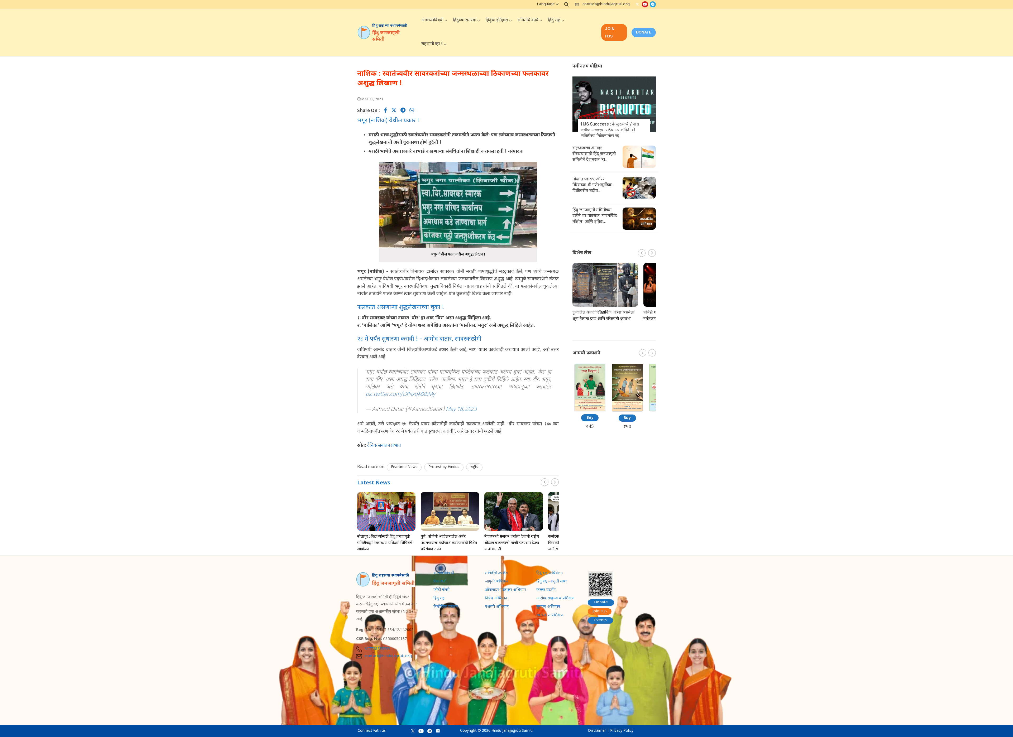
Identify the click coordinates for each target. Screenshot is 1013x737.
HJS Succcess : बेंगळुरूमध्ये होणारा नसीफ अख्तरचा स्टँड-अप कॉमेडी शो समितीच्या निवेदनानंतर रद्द (610, 130)
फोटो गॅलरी (441, 590)
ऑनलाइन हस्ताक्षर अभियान (505, 590)
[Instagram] (438, 731)
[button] (555, 482)
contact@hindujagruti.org (606, 4)
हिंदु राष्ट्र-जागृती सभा (551, 582)
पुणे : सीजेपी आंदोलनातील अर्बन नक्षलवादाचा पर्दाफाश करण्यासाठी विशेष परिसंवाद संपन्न (449, 543)
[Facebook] (385, 111)
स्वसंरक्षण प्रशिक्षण (549, 616)
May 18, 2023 (461, 409)
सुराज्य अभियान (548, 607)
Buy (590, 417)
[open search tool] (566, 4)
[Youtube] (645, 4)
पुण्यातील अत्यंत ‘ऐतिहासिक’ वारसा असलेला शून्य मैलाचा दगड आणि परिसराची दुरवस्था (603, 315)
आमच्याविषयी (443, 573)
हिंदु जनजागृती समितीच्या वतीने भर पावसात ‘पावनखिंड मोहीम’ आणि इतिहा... (594, 216)
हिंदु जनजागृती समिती (386, 36)
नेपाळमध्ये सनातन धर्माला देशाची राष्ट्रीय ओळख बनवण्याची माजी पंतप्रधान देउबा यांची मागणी (511, 543)
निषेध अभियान (496, 599)
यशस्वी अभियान (497, 607)
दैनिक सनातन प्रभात (384, 446)
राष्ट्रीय (474, 467)
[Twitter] (637, 4)
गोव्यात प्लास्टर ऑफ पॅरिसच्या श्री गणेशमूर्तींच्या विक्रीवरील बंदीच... (592, 185)
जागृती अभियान (497, 582)
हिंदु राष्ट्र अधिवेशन (549, 573)
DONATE (643, 32)
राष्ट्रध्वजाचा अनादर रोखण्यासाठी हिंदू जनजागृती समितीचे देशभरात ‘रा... (594, 154)
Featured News (404, 467)
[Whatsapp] (411, 111)
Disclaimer (597, 730)
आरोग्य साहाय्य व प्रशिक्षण (555, 599)
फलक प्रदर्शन (546, 590)
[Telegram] (653, 4)
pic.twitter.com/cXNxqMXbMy (400, 394)
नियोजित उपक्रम (445, 607)
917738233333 (377, 649)
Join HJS (609, 32)
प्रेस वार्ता (439, 582)
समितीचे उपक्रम (496, 573)
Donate (601, 602)
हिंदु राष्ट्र (439, 599)
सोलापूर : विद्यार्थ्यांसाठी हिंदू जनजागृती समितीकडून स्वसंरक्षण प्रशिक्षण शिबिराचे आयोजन (384, 543)
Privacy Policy (621, 730)
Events (600, 620)
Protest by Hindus (443, 467)
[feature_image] (386, 511)
